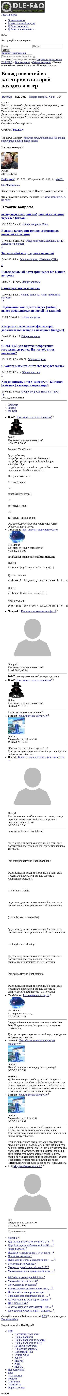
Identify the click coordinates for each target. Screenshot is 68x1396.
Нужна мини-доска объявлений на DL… (32, 1259)
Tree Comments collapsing (22, 1284)
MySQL (19, 1366)
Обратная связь (16, 1387)
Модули (12, 410)
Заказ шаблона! (17, 1248)
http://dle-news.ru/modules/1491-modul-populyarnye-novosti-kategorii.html (33, 139)
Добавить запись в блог (21, 29)
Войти (6, 50)
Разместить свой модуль (21, 23)
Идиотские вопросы (26, 1348)
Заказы (12, 407)
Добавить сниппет (18, 26)
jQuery (18, 1357)
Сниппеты (14, 1381)
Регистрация (19, 53)
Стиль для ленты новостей (20, 288)
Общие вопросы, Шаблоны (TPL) (39, 259)
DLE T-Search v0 (18, 1303)
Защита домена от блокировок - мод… (30, 1288)
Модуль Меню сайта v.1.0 (33, 715)
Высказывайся (9, 1319)
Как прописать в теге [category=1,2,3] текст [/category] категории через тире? (32, 383)
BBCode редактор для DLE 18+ (26, 1277)
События (13, 404)
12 (2, 300)
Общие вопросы (41, 62)
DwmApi (7, 96)
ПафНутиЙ (8, 179)
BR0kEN (18, 129)
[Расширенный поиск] (34, 57)
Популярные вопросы (27, 1334)
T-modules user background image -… (29, 1295)
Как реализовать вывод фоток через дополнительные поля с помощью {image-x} (32, 328)
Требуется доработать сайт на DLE (28, 1267)
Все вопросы (22, 62)
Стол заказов (15, 1375)
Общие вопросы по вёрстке (30, 1339)
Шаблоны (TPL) (24, 1351)
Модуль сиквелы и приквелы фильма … (31, 1271)
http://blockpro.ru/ (10, 185)
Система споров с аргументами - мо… (30, 1306)
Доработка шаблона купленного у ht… (30, 1241)
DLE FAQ (7, 62)
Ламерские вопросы (26, 1345)
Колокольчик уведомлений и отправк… (31, 1310)
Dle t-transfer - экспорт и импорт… (28, 1292)
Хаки (52, 96)
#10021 (60, 179)
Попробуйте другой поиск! (49, 59)
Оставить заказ (16, 20)
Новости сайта (16, 1369)
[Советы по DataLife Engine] (23, 11)
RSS (44, 1316)
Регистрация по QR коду (23, 1263)
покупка (13, 1237)
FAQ (10, 1331)
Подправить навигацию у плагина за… (31, 1252)
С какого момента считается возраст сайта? (32, 366)
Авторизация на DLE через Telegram (29, 1299)
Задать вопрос (9, 14)
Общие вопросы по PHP (28, 1342)
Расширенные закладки (36, 995)
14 (2, 394)
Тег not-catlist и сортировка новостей (27, 253)
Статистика (14, 1384)
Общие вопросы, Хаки (35, 224)
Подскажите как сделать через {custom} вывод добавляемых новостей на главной (31, 308)
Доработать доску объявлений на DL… (31, 1245)
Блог (10, 1372)
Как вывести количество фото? (34, 417)
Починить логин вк (20, 1256)
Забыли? (6, 53)
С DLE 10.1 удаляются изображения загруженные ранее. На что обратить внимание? (28, 349)
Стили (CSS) (22, 1354)
